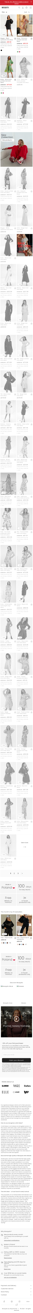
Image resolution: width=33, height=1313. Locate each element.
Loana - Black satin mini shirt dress (22, 641)
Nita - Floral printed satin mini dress (22, 532)
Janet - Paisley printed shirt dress (22, 677)
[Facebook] (4, 1301)
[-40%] (8, 66)
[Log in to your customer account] (23, 7)
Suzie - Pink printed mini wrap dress (6, 749)
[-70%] (25, 519)
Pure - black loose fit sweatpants (23, 938)
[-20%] (25, 447)
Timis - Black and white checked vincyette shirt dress (23, 81)
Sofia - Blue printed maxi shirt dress (22, 822)
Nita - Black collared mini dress (6, 359)
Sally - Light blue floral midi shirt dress (23, 497)
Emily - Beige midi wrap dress (22, 324)
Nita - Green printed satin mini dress (6, 569)
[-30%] (8, 25)
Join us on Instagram (10, 1277)
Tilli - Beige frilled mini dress (22, 394)
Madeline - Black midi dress (21, 121)
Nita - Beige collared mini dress (23, 359)
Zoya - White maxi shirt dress (5, 859)
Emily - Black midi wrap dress (5, 324)
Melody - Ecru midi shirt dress (5, 288)
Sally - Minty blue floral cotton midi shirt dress (22, 461)
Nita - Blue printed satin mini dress (22, 569)
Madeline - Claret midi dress (5, 121)
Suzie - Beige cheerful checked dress (5, 713)
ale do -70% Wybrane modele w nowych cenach (17, 2)
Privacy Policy (25, 1069)
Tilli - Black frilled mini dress (5, 394)
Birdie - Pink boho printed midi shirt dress (22, 39)
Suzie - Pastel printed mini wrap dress (23, 712)
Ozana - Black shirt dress (22, 604)
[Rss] (28, 1301)
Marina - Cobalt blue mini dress (6, 786)
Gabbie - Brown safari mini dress (5, 460)
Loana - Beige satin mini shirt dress (6, 677)
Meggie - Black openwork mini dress (6, 39)
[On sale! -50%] (25, 664)
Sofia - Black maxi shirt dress (5, 258)
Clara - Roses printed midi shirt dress (6, 191)
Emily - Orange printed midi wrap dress (22, 750)
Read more (7, 1269)
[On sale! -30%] (8, 664)
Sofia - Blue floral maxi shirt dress (5, 497)
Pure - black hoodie (6, 937)
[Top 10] (8, 925)
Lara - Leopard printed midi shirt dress (22, 192)
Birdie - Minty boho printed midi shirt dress (6, 81)
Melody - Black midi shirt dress (22, 288)
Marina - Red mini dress (22, 786)
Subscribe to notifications (11, 1240)
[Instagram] (19, 1301)
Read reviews (8, 1258)
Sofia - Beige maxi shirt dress (22, 228)
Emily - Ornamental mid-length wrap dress (6, 605)
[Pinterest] (11, 1301)
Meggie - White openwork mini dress (6, 228)
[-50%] (25, 25)
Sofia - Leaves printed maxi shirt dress (5, 823)
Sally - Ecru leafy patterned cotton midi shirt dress (5, 533)
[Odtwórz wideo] (16, 1019)
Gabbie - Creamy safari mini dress (5, 424)
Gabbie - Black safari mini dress (23, 424)
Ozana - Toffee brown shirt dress (5, 641)
